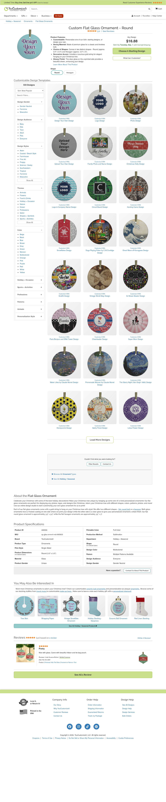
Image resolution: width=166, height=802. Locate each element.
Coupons (35, 738)
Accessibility (111, 738)
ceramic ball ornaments (96, 589)
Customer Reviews (61, 712)
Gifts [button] (23, 16)
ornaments (135, 589)
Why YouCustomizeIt (62, 708)
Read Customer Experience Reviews (137, 3)
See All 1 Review (83, 674)
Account (136, 16)
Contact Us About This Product (137, 571)
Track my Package (95, 716)
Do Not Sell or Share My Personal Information (86, 738)
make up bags (66, 591)
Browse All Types (64, 474)
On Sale (58, 16)
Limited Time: (26, 3)
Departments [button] (10, 16)
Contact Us (107, 464)
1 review (53, 638)
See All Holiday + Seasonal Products (82, 626)
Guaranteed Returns (96, 712)
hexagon (137, 509)
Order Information (95, 705)
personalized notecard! (122, 591)
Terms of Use (47, 738)
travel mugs (41, 591)
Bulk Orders (126, 716)
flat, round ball (124, 509)
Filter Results (93, 464)
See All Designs (128, 705)
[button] (158, 9)
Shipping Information (96, 708)
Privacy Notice (60, 738)
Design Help (127, 708)
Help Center (157, 16)
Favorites (146, 16)
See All (64, 479)
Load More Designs (100, 439)
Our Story (57, 705)
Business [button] (46, 16)
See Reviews (105, 31)
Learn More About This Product (65, 64)
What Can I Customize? (131, 58)
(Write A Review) (144, 638)
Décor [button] (34, 16)
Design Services (128, 712)
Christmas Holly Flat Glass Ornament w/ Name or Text (60, 662)
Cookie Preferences (126, 738)
